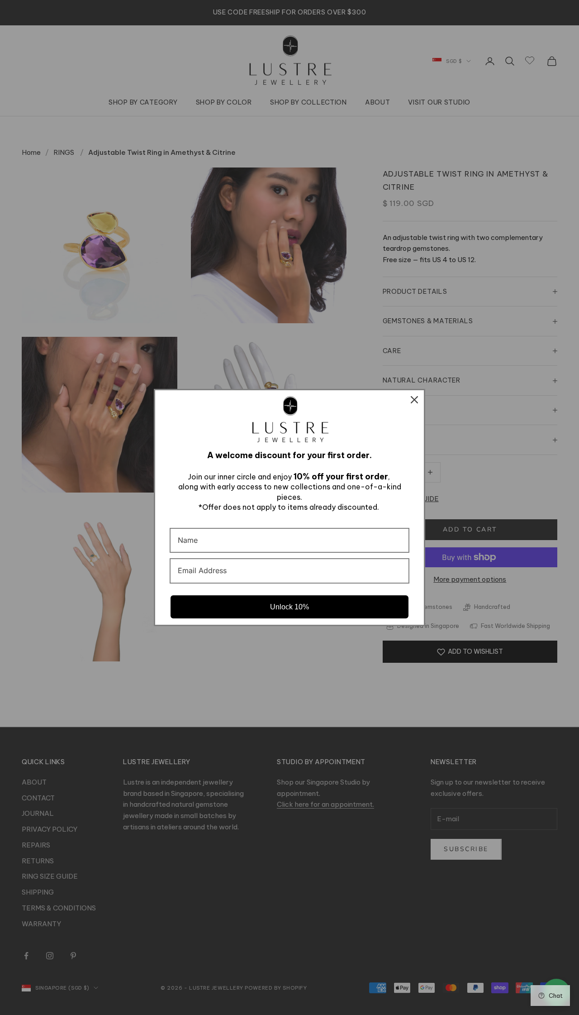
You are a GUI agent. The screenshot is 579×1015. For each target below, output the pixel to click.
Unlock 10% (289, 607)
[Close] (414, 400)
